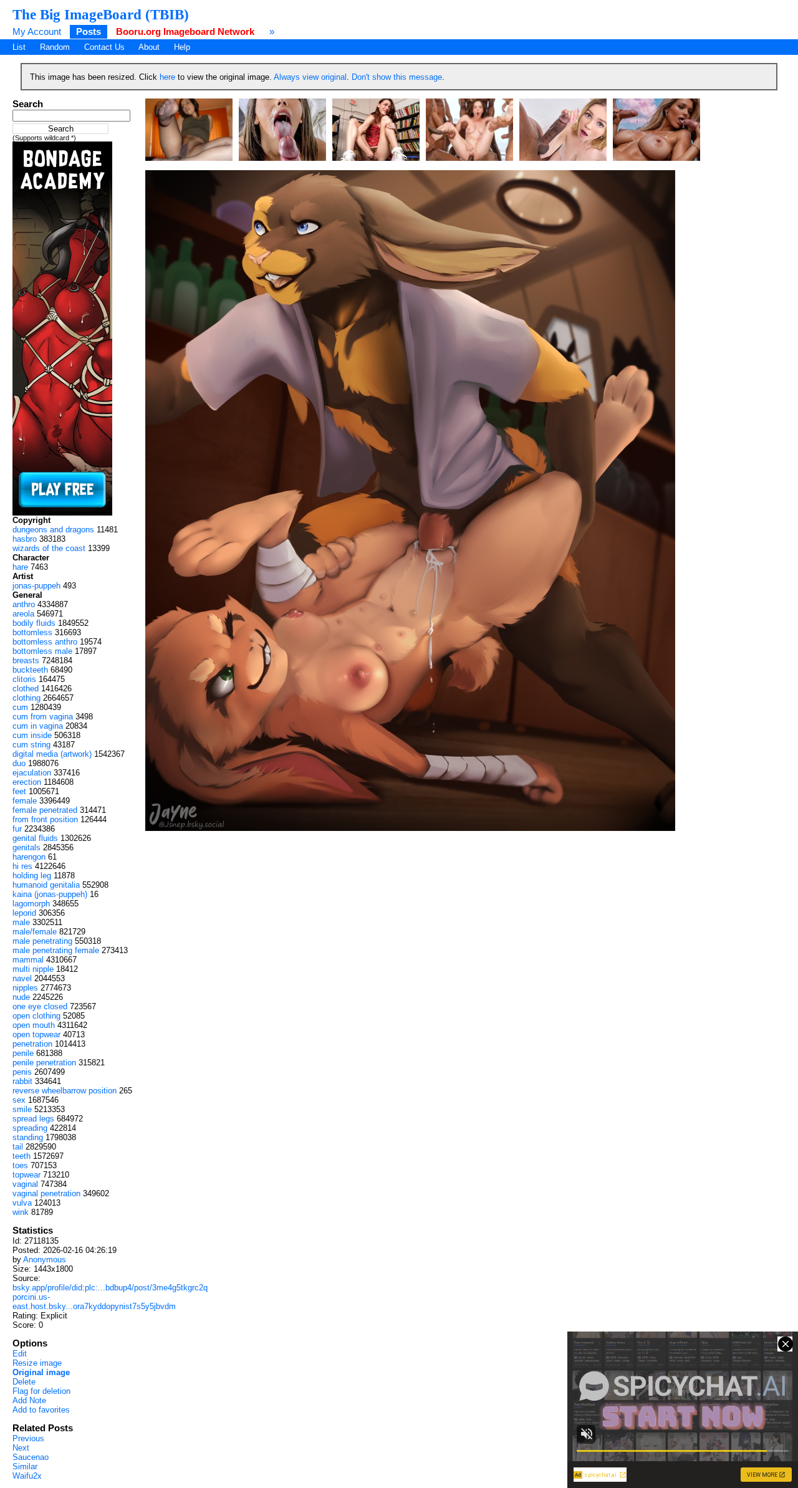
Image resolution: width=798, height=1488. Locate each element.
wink (20, 1212)
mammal (28, 959)
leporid (24, 913)
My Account (36, 31)
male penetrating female (55, 950)
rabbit (22, 1081)
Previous (28, 1438)
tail (17, 1146)
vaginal (25, 1184)
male (21, 922)
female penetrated (44, 810)
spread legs (33, 1118)
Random (55, 47)
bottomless (32, 632)
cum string (31, 744)
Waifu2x (27, 1476)
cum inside (32, 735)
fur (17, 828)
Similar (24, 1466)
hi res (22, 866)
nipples (25, 987)
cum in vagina (37, 726)
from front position (45, 819)
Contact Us (104, 47)
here (167, 77)
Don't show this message (397, 77)
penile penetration (44, 1062)
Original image (41, 1372)
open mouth (33, 1025)
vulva (22, 1202)
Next (20, 1447)
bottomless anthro (44, 641)
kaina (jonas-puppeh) (49, 894)
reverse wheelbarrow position (64, 1090)
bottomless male (42, 651)
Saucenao (30, 1457)
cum (20, 707)
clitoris (24, 679)
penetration (32, 1044)
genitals (26, 847)
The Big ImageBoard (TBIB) (100, 14)
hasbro (24, 539)
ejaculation (31, 772)
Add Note (29, 1400)
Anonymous (44, 1259)
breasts (25, 660)
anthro (23, 604)
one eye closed (39, 1006)
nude (21, 997)
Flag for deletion (41, 1391)
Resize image (37, 1363)
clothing (26, 698)
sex (19, 1100)
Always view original (310, 77)
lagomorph (31, 903)
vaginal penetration (46, 1193)
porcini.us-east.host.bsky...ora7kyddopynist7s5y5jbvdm (94, 1301)
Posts (88, 31)
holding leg (31, 875)
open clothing (36, 1015)
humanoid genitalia (46, 885)
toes (20, 1165)
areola (23, 613)
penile (23, 1053)
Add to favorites (41, 1409)
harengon (29, 857)
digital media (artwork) (52, 754)
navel (22, 978)
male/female (34, 931)
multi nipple (33, 969)
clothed (25, 688)
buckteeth (30, 669)
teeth (21, 1156)
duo (19, 763)
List (19, 47)
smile (22, 1109)
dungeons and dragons (53, 529)
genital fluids (35, 838)
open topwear (36, 1034)
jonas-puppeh (36, 585)
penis (22, 1072)
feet (19, 791)
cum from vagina (42, 716)
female (24, 800)
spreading (29, 1128)
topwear (26, 1174)
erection (26, 782)
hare (20, 567)
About (149, 47)
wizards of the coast (48, 548)
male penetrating (42, 941)
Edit (19, 1353)
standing (27, 1137)
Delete (24, 1381)
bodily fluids (33, 623)
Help (182, 47)
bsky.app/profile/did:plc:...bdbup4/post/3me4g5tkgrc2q (110, 1287)
